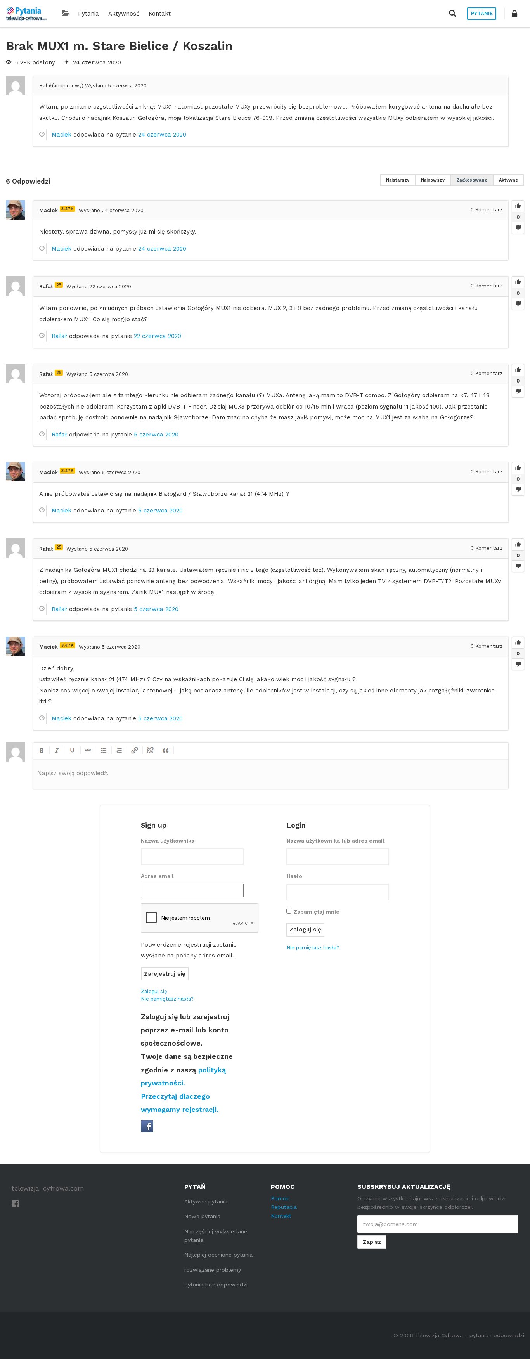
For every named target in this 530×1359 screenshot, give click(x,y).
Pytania (88, 13)
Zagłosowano (471, 180)
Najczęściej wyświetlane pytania (215, 1235)
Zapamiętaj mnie (316, 912)
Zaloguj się (154, 991)
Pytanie (482, 13)
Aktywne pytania (205, 1201)
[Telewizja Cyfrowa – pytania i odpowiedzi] (26, 13)
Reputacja (284, 1207)
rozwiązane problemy (212, 1270)
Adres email (157, 876)
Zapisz (372, 1242)
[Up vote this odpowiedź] (518, 206)
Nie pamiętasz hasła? (167, 999)
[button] (514, 13)
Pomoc (280, 1198)
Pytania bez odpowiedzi (216, 1284)
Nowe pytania (202, 1216)
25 (58, 284)
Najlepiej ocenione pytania (218, 1255)
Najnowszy (433, 180)
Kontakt (160, 13)
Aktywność (123, 13)
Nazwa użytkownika (167, 841)
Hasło (294, 876)
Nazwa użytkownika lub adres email (335, 841)
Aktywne (508, 180)
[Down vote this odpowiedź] (518, 228)
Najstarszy (397, 180)
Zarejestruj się (164, 973)
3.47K (67, 208)
